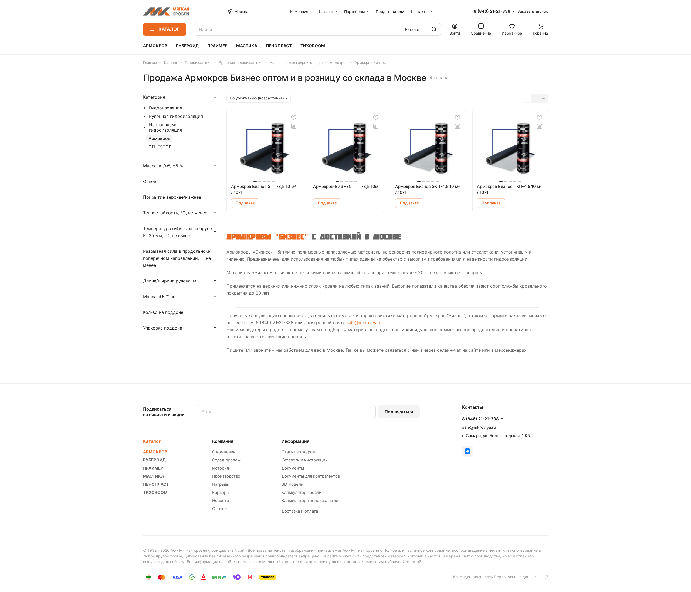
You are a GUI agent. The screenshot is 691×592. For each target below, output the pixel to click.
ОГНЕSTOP (159, 146)
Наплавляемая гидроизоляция (165, 127)
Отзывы (219, 508)
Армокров (159, 138)
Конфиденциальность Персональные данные (495, 576)
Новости (220, 500)
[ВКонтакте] (467, 451)
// (546, 576)
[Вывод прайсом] (543, 98)
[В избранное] (293, 117)
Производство (226, 476)
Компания (222, 441)
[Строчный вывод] (535, 98)
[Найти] (434, 29)
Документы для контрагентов (311, 476)
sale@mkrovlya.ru (365, 322)
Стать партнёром (299, 451)
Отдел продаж (226, 460)
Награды (220, 484)
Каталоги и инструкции (305, 460)
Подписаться (399, 411)
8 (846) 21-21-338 (492, 11)
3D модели (292, 484)
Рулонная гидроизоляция (176, 116)
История (220, 468)
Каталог (152, 441)
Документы (293, 468)
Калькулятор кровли (301, 492)
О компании (224, 451)
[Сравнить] (293, 126)
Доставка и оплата (300, 511)
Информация (295, 441)
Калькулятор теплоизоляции (310, 500)
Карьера (220, 492)
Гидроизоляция (165, 108)
